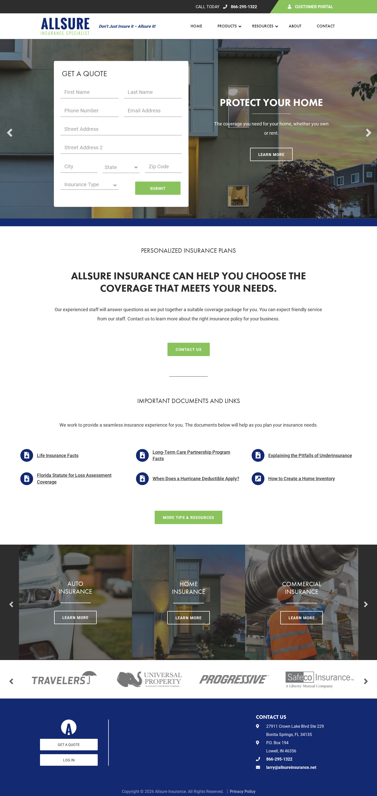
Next (368, 128)
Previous (9, 128)
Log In (69, 760)
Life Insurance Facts (57, 455)
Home (196, 26)
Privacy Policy (242, 791)
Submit (158, 188)
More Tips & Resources (188, 517)
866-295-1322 (244, 6)
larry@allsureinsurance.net (291, 767)
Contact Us (189, 349)
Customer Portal (314, 6)
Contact (326, 26)
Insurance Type (81, 184)
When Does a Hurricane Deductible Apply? (196, 478)
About (295, 26)
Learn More (271, 154)
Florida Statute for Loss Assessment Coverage (74, 478)
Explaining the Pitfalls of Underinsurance (310, 455)
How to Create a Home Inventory (301, 478)
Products (227, 26)
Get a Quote (69, 744)
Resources (262, 26)
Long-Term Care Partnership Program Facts (191, 455)
